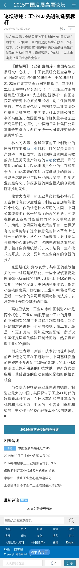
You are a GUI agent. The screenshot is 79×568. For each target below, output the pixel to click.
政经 (71, 529)
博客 (55, 535)
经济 (24, 529)
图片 (71, 535)
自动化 (50, 160)
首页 (8, 529)
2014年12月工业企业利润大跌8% (27, 456)
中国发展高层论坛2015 (34, 448)
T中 (72, 28)
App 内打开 (39, 552)
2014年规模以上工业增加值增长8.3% (30, 463)
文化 (39, 535)
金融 (39, 529)
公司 (55, 529)
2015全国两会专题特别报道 (39, 429)
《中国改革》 (38, 542)
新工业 (32, 149)
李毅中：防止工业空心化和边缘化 (27, 478)
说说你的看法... (16, 563)
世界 (8, 535)
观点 (24, 535)
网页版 (17, 549)
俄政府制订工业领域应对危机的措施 (29, 470)
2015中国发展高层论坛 (39, 5)
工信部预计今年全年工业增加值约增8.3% (33, 485)
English (70, 542)
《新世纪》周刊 (14, 542)
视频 (55, 542)
